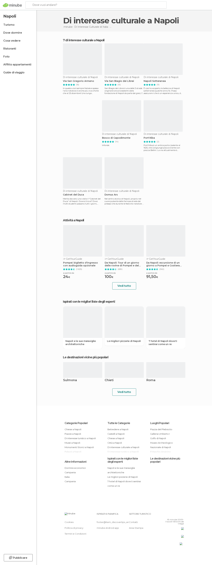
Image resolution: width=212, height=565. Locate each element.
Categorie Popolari (76, 423)
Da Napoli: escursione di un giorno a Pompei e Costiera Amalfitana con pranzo (163, 264)
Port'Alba (149, 137)
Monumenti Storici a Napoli (79, 447)
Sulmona (70, 380)
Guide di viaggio (14, 72)
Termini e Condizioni (75, 533)
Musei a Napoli (72, 442)
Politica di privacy (74, 528)
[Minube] (12, 5)
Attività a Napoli (73, 220)
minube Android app (108, 528)
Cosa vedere (12, 40)
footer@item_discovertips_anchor (115, 522)
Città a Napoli (114, 442)
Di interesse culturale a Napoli (123, 447)
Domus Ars (111, 194)
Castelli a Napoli (116, 433)
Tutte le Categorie (118, 423)
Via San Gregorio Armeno (78, 81)
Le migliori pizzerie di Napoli (124, 341)
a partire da (68, 273)
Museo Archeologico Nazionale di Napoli (161, 445)
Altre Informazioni (75, 461)
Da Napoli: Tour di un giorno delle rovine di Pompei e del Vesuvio (122, 264)
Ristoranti (9, 48)
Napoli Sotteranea (155, 81)
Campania (70, 472)
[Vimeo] (177, 514)
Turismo (9, 24)
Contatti (133, 522)
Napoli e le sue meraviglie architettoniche (80, 343)
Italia (67, 477)
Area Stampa (136, 528)
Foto (6, 56)
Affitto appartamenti (17, 64)
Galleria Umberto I (160, 433)
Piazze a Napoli (73, 433)
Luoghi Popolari (159, 423)
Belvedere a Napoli (117, 429)
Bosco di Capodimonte (116, 137)
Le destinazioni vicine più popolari (85, 357)
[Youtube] (181, 514)
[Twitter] (173, 514)
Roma (150, 380)
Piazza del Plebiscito (161, 429)
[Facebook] (168, 514)
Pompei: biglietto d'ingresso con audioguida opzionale (80, 264)
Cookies (69, 522)
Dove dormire (12, 32)
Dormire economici (75, 468)
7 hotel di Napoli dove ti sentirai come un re (163, 343)
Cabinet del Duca (73, 194)
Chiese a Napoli (73, 429)
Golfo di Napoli (158, 438)
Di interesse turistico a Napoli (80, 438)
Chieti (109, 380)
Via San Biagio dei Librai (119, 81)
